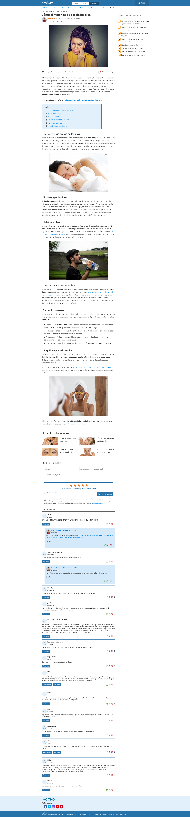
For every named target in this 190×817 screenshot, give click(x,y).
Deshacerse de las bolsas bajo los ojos (91, 8)
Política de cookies (121, 814)
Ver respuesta (47, 685)
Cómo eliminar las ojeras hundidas (66, 451)
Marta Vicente (53, 22)
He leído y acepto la (56, 493)
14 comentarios (77, 18)
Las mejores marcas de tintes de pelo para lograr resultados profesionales (135, 22)
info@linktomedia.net (97, 504)
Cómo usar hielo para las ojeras (68, 440)
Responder (46, 524)
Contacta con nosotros (81, 814)
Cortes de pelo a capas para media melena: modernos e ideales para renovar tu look (134, 40)
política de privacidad (61, 493)
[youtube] (57, 806)
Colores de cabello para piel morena (133, 55)
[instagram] (53, 806)
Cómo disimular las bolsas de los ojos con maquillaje (93, 367)
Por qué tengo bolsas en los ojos (60, 110)
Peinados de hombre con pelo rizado (133, 51)
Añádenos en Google (108, 72)
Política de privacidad (108, 814)
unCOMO (44, 8)
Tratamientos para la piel (74, 8)
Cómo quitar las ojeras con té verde (105, 440)
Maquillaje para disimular (57, 126)
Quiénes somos (69, 814)
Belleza (50, 8)
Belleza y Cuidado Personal (60, 8)
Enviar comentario (105, 494)
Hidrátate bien (53, 116)
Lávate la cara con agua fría (58, 119)
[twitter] (49, 806)
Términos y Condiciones (95, 814)
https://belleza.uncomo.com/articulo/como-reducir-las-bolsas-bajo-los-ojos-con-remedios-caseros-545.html (79, 536)
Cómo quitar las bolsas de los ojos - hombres (84, 100)
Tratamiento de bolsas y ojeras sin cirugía (105, 451)
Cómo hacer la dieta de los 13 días (132, 48)
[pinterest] (61, 806)
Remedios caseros (55, 123)
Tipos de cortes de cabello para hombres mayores (134, 34)
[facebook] (45, 806)
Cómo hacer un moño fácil (129, 45)
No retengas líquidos (56, 113)
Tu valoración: (66, 489)
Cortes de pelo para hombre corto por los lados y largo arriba (134, 28)
